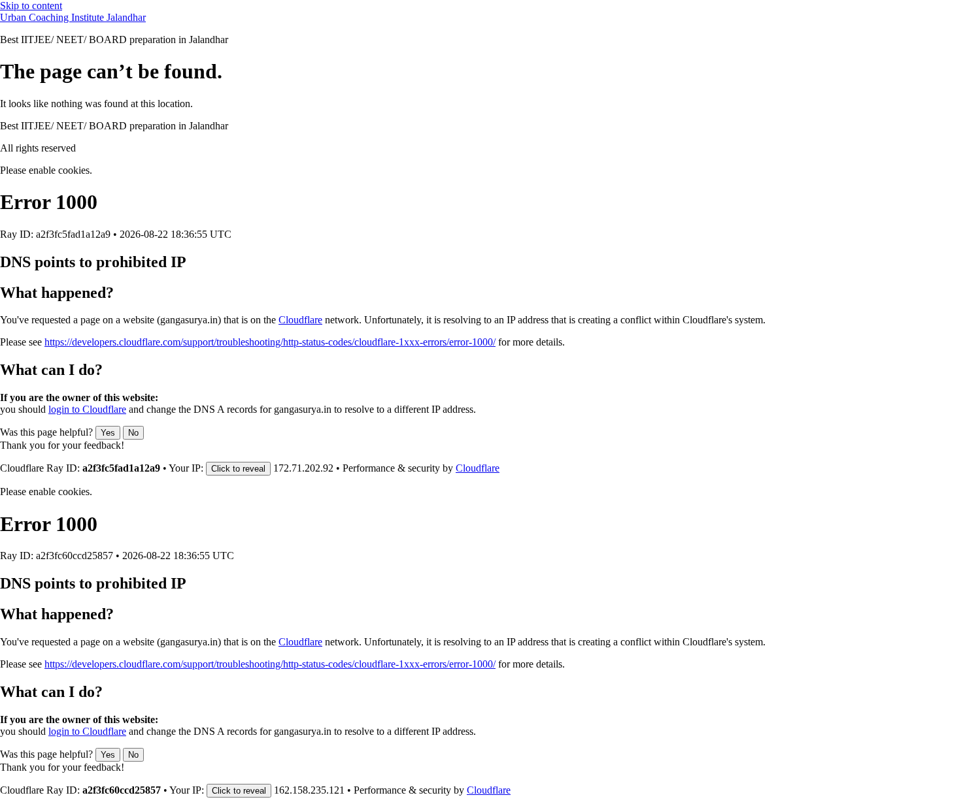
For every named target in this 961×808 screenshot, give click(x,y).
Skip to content (31, 5)
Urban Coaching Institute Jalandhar (73, 17)
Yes (108, 433)
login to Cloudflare (87, 409)
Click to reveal (238, 469)
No (133, 433)
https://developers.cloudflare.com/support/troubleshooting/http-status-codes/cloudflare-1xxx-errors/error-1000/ (270, 341)
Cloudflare (300, 319)
